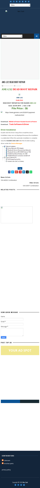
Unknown (7, 460)
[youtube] (23, 2)
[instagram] (20, 2)
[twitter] (11, 2)
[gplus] (17, 2)
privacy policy (6, 470)
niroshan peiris (9, 463)
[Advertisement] (20, 59)
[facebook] (14, 2)
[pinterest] (26, 2)
